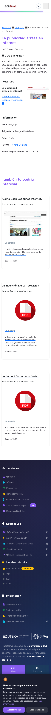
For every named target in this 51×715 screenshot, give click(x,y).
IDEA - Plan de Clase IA (18, 532)
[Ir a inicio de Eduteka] (10, 6)
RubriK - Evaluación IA (16, 537)
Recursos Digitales (15, 511)
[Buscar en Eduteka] (38, 6)
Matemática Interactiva (17, 499)
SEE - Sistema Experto (20, 505)
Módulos (10, 482)
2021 (7, 578)
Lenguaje (19, 27)
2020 (8, 583)
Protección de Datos (17, 615)
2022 (7, 574)
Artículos (10, 476)
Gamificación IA (14, 549)
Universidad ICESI (15, 621)
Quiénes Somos (15, 604)
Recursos (6, 27)
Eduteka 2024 (18, 568)
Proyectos (11, 488)
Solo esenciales (37, 709)
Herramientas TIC (15, 493)
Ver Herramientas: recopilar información (12, 98)
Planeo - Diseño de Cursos (20, 543)
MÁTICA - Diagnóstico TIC (19, 554)
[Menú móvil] (46, 6)
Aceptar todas (14, 709)
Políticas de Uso (14, 610)
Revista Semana (19, 144)
